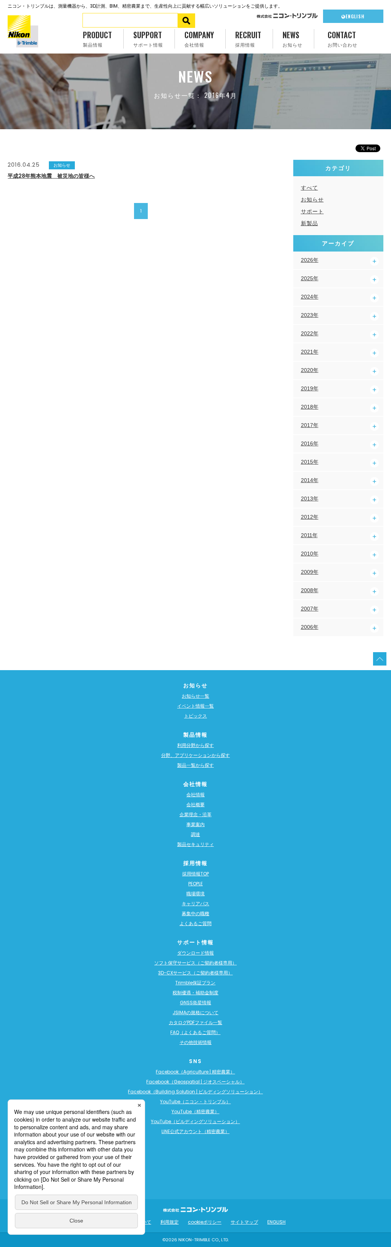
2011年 (309, 535)
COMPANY (199, 38)
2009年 (309, 572)
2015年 (309, 462)
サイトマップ (244, 1222)
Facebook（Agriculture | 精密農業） (195, 1071)
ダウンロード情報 (195, 953)
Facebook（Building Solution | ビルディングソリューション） (195, 1091)
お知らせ (312, 199)
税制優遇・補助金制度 (195, 992)
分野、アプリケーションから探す (195, 755)
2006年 (309, 627)
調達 (195, 834)
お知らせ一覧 (195, 696)
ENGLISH (355, 16)
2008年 (309, 590)
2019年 (309, 388)
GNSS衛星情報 (195, 1002)
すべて (309, 188)
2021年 (309, 352)
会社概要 (195, 804)
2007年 (309, 609)
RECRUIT (248, 38)
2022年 (309, 333)
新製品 (309, 223)
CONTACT (342, 38)
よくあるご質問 (195, 923)
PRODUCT (97, 38)
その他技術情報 (195, 1042)
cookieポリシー (204, 1222)
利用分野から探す (195, 745)
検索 (186, 20)
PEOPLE (195, 883)
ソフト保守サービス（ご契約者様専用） (195, 963)
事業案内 (195, 824)
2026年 (309, 260)
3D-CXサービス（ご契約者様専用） (195, 972)
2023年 (309, 315)
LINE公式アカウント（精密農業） (195, 1131)
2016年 (309, 443)
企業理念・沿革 (195, 814)
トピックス (195, 716)
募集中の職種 (195, 913)
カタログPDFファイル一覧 (195, 1022)
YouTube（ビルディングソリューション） (195, 1121)
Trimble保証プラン (195, 982)
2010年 (309, 553)
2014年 (309, 480)
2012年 (309, 517)
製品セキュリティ (195, 844)
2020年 (309, 370)
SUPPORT (148, 38)
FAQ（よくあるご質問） (195, 1032)
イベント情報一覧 (195, 706)
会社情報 (195, 794)
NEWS (292, 38)
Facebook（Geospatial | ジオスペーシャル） (195, 1081)
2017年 (309, 425)
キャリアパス (195, 903)
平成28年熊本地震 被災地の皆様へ (51, 176)
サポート (312, 211)
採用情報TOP (195, 873)
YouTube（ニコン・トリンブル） (195, 1101)
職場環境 (195, 893)
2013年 (309, 498)
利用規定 (169, 1222)
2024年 (309, 297)
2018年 (309, 407)
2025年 (309, 278)
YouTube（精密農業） (195, 1111)
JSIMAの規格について (195, 1012)
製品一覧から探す (195, 765)
